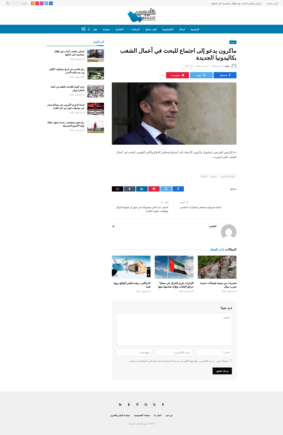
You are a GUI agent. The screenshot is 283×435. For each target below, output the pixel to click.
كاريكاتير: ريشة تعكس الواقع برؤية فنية (132, 284)
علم (95, 29)
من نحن (169, 415)
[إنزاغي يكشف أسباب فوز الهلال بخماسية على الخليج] (95, 55)
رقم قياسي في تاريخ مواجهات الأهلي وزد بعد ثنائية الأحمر (66, 71)
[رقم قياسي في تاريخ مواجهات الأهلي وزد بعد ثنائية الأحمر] (95, 73)
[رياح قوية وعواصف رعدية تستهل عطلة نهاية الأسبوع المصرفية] (95, 126)
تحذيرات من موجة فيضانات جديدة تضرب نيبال (218, 284)
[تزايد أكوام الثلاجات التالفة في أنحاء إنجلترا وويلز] (95, 91)
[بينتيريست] (248, 186)
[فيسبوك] (248, 161)
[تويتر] (248, 169)
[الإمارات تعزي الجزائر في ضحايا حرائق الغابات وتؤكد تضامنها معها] (174, 267)
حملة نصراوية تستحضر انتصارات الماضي (200, 207)
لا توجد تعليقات (200, 66)
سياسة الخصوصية (142, 415)
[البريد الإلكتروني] (248, 194)
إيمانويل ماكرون (227, 176)
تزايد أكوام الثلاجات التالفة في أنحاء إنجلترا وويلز (67, 88)
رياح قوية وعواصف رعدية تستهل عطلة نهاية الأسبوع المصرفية (65, 124)
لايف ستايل (151, 29)
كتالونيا (204, 176)
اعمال (182, 29)
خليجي (227, 66)
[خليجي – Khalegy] (141, 16)
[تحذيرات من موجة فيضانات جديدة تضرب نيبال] (217, 267)
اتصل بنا (157, 415)
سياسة (106, 29)
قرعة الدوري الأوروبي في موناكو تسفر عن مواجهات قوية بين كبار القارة (65, 106)
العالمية (119, 29)
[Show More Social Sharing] (162, 75)
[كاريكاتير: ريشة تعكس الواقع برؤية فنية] (131, 267)
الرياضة (136, 29)
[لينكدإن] (248, 177)
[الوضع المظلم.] (89, 29)
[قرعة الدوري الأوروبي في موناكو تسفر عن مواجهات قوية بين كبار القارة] (95, 109)
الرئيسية (195, 29)
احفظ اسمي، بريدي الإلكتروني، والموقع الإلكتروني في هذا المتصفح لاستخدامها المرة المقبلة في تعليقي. (178, 360)
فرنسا (213, 176)
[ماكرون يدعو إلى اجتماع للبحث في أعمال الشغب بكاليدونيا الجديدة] (174, 113)
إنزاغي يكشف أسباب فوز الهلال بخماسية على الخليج (236, 3)
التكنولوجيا (167, 29)
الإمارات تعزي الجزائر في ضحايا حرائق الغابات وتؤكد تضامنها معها (175, 284)
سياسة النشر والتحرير (120, 415)
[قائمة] (83, 29)
